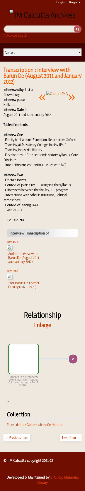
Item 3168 (12, 271)
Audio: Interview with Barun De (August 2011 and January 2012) (23, 258)
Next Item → (71, 437)
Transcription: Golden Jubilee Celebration (35, 424)
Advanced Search (15, 35)
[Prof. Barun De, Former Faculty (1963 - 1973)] (9, 277)
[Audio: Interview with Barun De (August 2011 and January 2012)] (9, 248)
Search (78, 29)
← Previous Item (16, 437)
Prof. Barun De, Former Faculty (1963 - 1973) (23, 285)
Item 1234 (12, 241)
